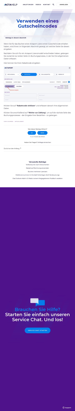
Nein (42, 133)
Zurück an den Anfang (12, 148)
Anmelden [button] (64, 4)
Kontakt (46, 4)
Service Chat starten (37, 330)
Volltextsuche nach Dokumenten (37, 165)
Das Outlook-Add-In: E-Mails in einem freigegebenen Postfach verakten (37, 178)
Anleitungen (28, 4)
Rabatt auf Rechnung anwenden (37, 168)
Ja (32, 133)
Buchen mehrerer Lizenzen (37, 171)
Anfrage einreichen (44, 142)
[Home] (10, 4)
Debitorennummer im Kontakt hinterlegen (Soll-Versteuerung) (37, 175)
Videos (38, 4)
